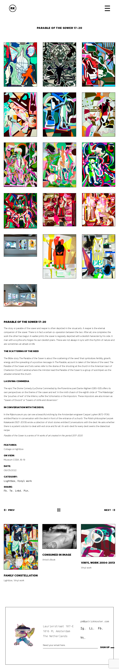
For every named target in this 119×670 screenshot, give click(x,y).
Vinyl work (24, 480)
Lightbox (9, 480)
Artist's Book (48, 559)
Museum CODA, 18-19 (14, 459)
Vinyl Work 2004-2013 (98, 562)
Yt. (83, 637)
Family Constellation (21, 575)
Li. (91, 628)
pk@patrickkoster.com (94, 621)
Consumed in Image (56, 554)
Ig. (83, 628)
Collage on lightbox (14, 449)
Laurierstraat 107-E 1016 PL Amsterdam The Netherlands (58, 631)
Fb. (100, 628)
